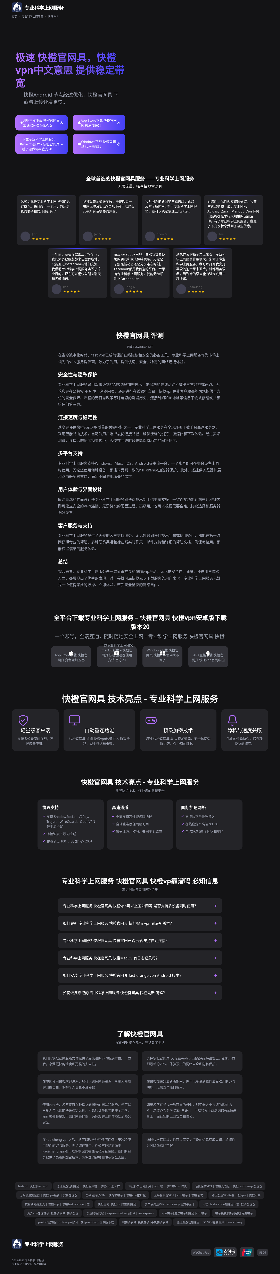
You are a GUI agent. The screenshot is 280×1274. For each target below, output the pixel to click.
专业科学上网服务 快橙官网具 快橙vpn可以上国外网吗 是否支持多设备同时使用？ (130, 905)
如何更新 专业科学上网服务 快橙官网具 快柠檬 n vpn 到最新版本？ (118, 923)
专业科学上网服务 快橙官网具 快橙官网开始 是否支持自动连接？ (116, 940)
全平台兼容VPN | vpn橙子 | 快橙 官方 (179, 1195)
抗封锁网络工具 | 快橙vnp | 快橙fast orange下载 (57, 1204)
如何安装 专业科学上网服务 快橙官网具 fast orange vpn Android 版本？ (123, 975)
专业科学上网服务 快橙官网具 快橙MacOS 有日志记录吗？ (111, 958)
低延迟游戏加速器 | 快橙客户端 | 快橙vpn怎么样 (88, 1186)
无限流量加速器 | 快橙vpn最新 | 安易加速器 (48, 1195)
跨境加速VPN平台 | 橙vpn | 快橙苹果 (236, 1195)
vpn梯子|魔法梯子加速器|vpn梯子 (184, 1213)
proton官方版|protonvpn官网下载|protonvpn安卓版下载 (76, 1222)
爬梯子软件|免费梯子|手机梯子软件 (145, 1222)
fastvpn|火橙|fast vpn (33, 1186)
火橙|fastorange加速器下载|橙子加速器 (229, 1204)
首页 (14, 16)
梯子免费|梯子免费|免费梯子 (234, 1213)
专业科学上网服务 (32, 16)
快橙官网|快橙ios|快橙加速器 (117, 1204)
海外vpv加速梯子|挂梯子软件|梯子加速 (52, 1213)
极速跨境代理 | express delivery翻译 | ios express (120, 1213)
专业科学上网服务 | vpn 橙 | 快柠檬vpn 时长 (157, 1186)
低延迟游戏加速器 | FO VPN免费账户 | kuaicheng (209, 1222)
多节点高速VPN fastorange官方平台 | (169, 1204)
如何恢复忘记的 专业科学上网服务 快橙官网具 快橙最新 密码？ (115, 992)
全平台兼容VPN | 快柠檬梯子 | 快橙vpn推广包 (115, 1195)
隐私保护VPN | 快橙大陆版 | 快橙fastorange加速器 (228, 1186)
